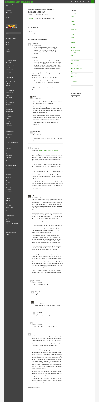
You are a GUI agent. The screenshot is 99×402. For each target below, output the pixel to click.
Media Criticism (35, 9)
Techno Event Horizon (10, 159)
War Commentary (74, 84)
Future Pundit (8, 148)
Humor (72, 37)
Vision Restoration (9, 125)
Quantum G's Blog (9, 109)
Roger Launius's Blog (9, 111)
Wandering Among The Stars (11, 126)
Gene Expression (9, 202)
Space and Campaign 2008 (76, 68)
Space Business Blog (9, 114)
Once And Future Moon (10, 102)
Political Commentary (42, 9)
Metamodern (8, 152)
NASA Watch (8, 99)
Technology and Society (76, 78)
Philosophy (73, 47)
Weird (72, 86)
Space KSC (8, 118)
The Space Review (9, 70)
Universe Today (8, 123)
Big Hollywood (8, 177)
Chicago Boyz (8, 40)
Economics (73, 21)
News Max (8, 185)
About (72, 1)
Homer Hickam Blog (9, 86)
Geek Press (8, 200)
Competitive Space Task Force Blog (12, 81)
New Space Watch (9, 100)
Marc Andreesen (9, 134)
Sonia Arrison (8, 157)
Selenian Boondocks (9, 113)
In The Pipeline (8, 205)
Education (73, 24)
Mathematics (73, 42)
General (72, 26)
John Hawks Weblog (9, 207)
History (72, 34)
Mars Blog (8, 93)
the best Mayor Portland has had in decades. (48, 150)
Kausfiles (7, 49)
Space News (8, 67)
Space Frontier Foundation (10, 65)
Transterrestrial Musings (19, 1)
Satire (72, 55)
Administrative (74, 13)
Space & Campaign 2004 (76, 65)
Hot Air (7, 44)
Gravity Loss (8, 85)
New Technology (31, 32)
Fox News (8, 182)
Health (72, 32)
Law (72, 39)
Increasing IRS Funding (33, 27)
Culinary (72, 19)
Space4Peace (8, 169)
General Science (74, 29)
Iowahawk (8, 221)
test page (88, 1)
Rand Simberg (38, 14)
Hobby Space (8, 62)
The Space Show (9, 72)
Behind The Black (9, 80)
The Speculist (8, 160)
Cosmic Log (8, 83)
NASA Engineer (9, 97)
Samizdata (7, 51)
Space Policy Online (9, 69)
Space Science (74, 76)
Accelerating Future (9, 145)
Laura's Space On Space (10, 90)
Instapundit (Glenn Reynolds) (11, 46)
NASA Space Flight (9, 63)
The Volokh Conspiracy (10, 53)
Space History (74, 73)
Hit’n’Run (8, 42)
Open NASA (8, 104)
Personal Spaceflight (9, 106)
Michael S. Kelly (37, 280)
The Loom (8, 210)
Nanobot (7, 153)
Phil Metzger (8, 107)
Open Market (8, 187)
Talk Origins (8, 209)
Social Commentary (50, 9)
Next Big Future (9, 155)
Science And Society (75, 58)
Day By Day (8, 218)
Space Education (74, 71)
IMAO (7, 219)
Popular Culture (74, 52)
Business (29, 9)
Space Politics (8, 121)
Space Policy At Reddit (10, 119)
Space (72, 63)
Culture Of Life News (10, 168)
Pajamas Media (8, 189)
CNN (7, 179)
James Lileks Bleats (9, 47)
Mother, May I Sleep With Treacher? (12, 223)
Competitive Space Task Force (11, 60)
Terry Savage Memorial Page (80, 1)
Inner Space (8, 88)
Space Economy (9, 116)
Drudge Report (8, 180)
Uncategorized (74, 81)
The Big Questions (9, 137)
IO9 (6, 150)
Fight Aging (8, 146)
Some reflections (32, 18)
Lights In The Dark (9, 92)
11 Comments (46, 14)
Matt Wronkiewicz (9, 95)
